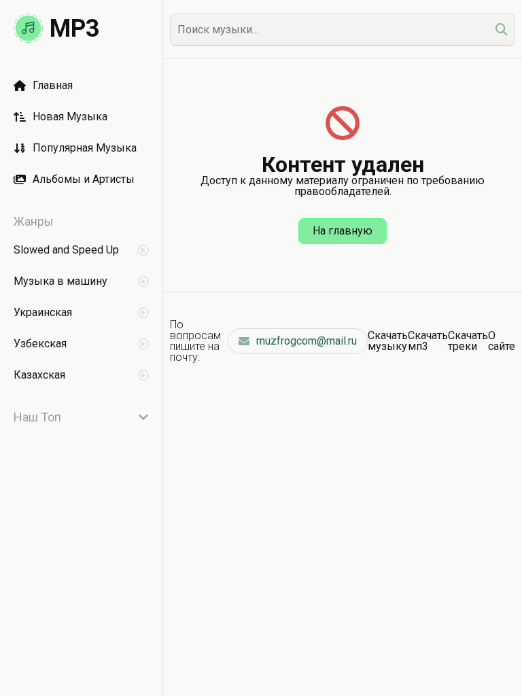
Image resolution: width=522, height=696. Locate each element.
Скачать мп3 (428, 341)
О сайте (501, 341)
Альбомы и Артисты (84, 179)
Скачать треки (468, 341)
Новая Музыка (70, 116)
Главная (53, 85)
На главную (342, 230)
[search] (501, 29)
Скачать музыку (388, 341)
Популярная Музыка (85, 147)
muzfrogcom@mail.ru (306, 340)
